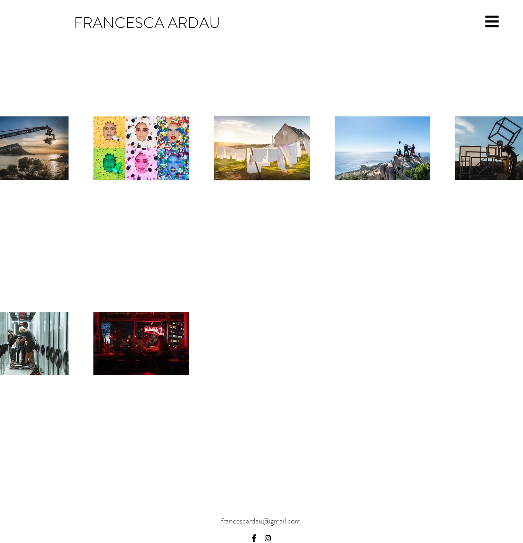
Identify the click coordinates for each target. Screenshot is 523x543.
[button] (492, 21)
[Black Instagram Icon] (268, 538)
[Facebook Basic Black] (254, 538)
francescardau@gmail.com (261, 521)
